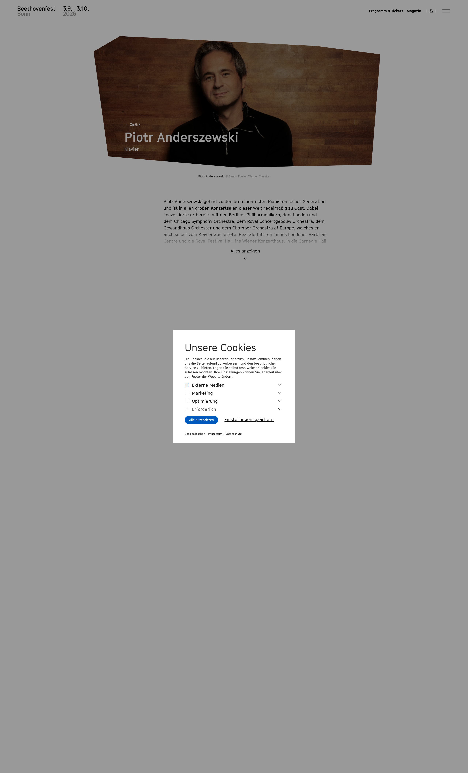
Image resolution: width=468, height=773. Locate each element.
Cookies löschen (195, 433)
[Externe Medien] (187, 385)
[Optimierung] (187, 401)
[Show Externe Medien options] (279, 385)
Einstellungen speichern (249, 419)
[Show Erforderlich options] (279, 409)
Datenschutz (233, 433)
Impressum (215, 433)
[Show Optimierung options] (279, 401)
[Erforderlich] (187, 409)
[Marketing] (187, 393)
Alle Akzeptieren (201, 420)
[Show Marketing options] (279, 393)
